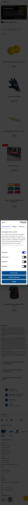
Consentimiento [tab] (6, 226)
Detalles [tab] (14, 226)
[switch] (24, 257)
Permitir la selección (14, 277)
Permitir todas (14, 273)
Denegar (14, 281)
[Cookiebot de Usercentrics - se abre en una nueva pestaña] (20, 222)
